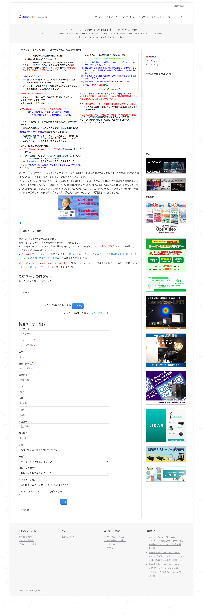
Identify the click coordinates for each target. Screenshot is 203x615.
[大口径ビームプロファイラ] (166, 328)
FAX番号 (23, 433)
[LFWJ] (166, 190)
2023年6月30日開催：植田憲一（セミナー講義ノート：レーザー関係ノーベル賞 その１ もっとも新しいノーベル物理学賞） (118, 33)
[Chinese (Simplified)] (147, 56)
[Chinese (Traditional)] (149, 56)
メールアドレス (27, 340)
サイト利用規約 (26, 540)
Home (41, 33)
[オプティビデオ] (166, 234)
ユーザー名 (25, 329)
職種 (21, 456)
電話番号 (24, 422)
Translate (163, 65)
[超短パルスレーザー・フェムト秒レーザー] (166, 461)
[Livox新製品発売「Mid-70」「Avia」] (166, 173)
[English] (152, 56)
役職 (21, 410)
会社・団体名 (26, 363)
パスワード (24, 292)
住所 (21, 387)
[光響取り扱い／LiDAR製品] (166, 441)
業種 (21, 445)
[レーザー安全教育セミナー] (166, 271)
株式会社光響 (179, 6)
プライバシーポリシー (30, 544)
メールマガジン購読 (114, 536)
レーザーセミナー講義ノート (57, 33)
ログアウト (109, 548)
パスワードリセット (99, 313)
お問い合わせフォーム (38, 267)
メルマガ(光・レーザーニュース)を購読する (40, 491)
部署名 (22, 398)
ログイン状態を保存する (59, 305)
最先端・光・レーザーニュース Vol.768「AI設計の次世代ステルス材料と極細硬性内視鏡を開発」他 (165, 556)
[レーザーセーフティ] (166, 481)
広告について (68, 536)
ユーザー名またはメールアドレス (35, 281)
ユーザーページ (112, 544)
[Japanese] (155, 56)
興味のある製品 (27, 468)
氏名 (21, 352)
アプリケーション (28, 480)
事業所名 (23, 375)
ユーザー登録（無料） (115, 540)
